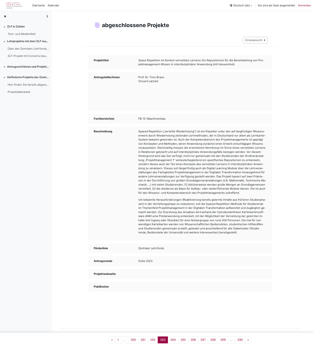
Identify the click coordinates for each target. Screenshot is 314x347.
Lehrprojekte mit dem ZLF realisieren (28, 41)
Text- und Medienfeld (21, 34)
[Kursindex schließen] (5, 16)
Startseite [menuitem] (38, 5)
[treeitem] (26, 30)
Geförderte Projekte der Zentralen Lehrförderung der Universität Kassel (28, 77)
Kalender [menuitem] (53, 5)
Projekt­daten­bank (19, 92)
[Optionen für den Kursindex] (47, 16)
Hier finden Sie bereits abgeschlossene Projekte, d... (28, 84)
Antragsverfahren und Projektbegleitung (28, 66)
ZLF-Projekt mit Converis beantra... (28, 56)
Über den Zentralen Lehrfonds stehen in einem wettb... (28, 48)
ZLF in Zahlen (16, 26)
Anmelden (304, 5)
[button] (241, 5)
